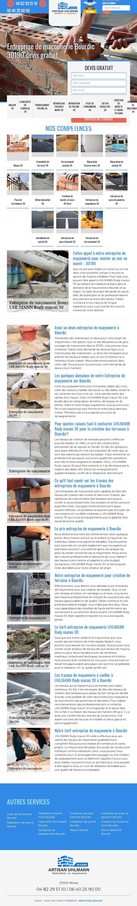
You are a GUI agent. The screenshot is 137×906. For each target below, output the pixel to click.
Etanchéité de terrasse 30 (25, 106)
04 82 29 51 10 (26, 3)
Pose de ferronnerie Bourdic (19, 816)
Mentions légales (90, 900)
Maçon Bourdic (79, 830)
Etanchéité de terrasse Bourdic (52, 823)
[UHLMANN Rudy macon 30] (68, 865)
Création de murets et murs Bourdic (115, 823)
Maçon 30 (12, 106)
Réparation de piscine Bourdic (20, 824)
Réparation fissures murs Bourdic (50, 815)
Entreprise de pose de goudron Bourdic (115, 815)
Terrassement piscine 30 (42, 106)
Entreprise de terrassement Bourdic (51, 831)
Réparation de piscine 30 (74, 106)
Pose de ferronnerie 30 (89, 106)
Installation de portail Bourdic (83, 823)
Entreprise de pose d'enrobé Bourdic (81, 815)
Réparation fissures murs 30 (59, 106)
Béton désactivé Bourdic (111, 831)
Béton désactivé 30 (105, 106)
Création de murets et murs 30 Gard (118, 106)
